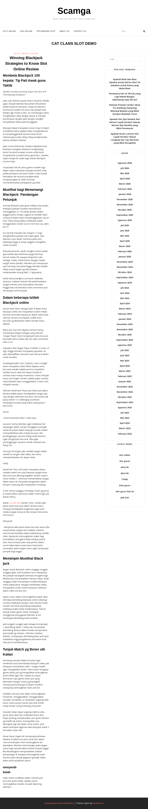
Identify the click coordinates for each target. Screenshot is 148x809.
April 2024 (125, 303)
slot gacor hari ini (125, 491)
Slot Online (9, 31)
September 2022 (124, 402)
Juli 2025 (125, 225)
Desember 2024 (125, 261)
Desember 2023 (125, 324)
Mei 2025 (124, 235)
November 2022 (125, 391)
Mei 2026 (124, 173)
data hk (125, 467)
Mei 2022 (124, 417)
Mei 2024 (124, 298)
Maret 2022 (125, 428)
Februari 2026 (125, 189)
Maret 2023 (125, 371)
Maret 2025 (125, 246)
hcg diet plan (15, 502)
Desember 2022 (125, 386)
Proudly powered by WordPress (59, 803)
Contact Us (80, 31)
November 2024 (125, 267)
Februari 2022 (125, 433)
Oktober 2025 (125, 209)
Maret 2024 (125, 308)
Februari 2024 (125, 313)
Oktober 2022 (125, 397)
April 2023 (125, 365)
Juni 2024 (124, 293)
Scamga (74, 11)
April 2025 (125, 241)
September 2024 (124, 277)
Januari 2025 (125, 256)
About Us (65, 31)
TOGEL (124, 479)
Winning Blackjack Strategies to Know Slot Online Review (26, 63)
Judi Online (26, 31)
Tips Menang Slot (46, 31)
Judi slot (125, 497)
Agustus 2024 (125, 282)
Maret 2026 (125, 183)
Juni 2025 (124, 230)
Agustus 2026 (125, 163)
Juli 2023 (125, 350)
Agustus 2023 (125, 345)
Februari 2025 (125, 251)
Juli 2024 (125, 287)
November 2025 (125, 204)
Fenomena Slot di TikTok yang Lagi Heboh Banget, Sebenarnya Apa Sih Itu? (125, 96)
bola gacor (124, 485)
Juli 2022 (125, 412)
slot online (124, 455)
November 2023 (125, 329)
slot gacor (124, 461)
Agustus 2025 (125, 220)
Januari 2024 (125, 319)
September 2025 (124, 215)
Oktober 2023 (125, 334)
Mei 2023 (124, 360)
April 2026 (125, 178)
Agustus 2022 (125, 407)
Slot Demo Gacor (26, 53)
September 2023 (124, 339)
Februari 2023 (125, 376)
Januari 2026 (125, 194)
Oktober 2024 (125, 272)
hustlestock (97, 803)
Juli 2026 (125, 168)
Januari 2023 (125, 381)
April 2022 (125, 423)
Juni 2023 (124, 355)
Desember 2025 (125, 199)
